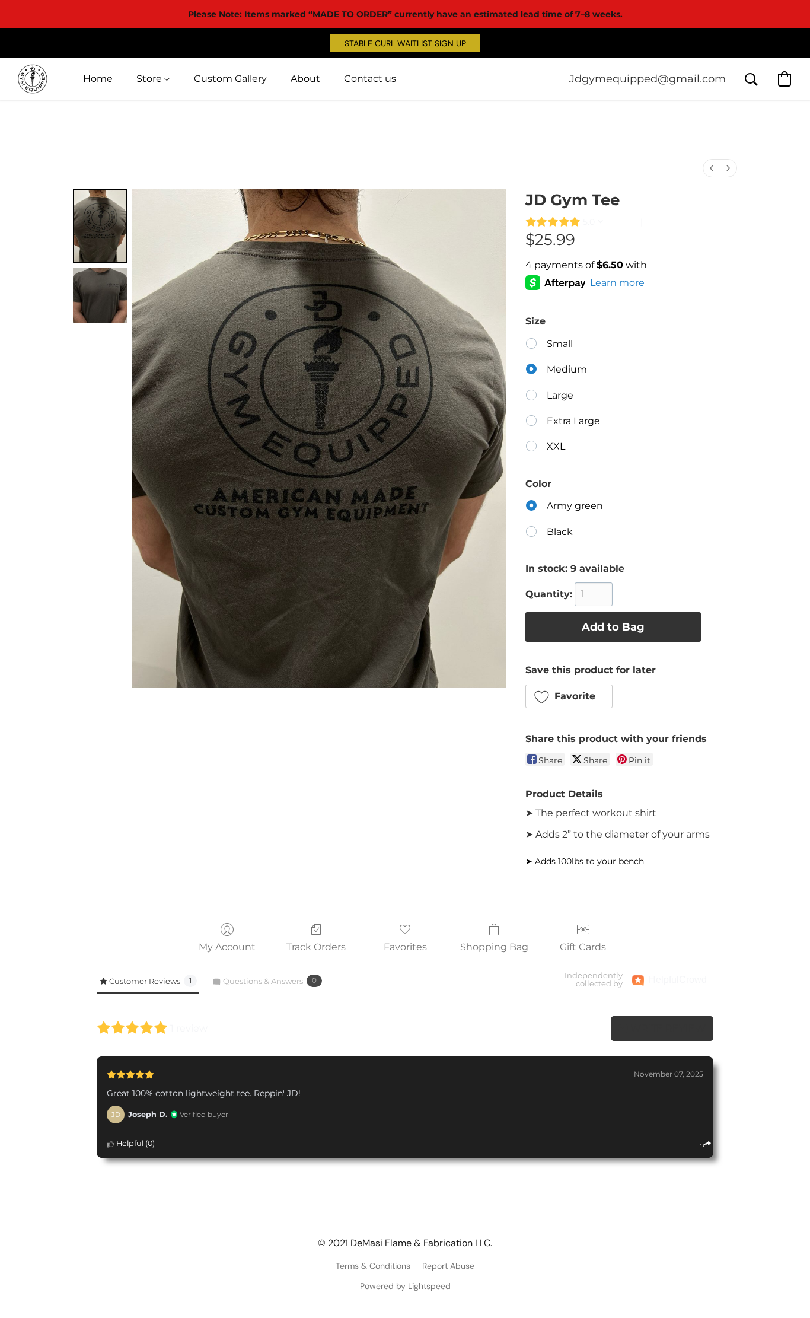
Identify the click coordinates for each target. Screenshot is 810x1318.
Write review (667, 1028)
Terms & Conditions (373, 1265)
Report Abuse (448, 1265)
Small (560, 343)
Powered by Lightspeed (405, 1286)
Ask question (670, 222)
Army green (575, 505)
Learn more (617, 282)
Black (560, 531)
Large (560, 395)
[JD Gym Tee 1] (100, 295)
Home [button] (98, 78)
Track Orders (316, 947)
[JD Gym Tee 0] (100, 226)
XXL (556, 446)
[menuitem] (711, 168)
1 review (623, 222)
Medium (567, 369)
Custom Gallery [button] (230, 78)
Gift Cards (583, 947)
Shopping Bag (494, 947)
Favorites (405, 947)
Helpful (128, 1143)
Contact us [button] (370, 78)
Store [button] (150, 78)
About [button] (305, 78)
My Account (227, 947)
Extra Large (573, 420)
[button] (405, 43)
